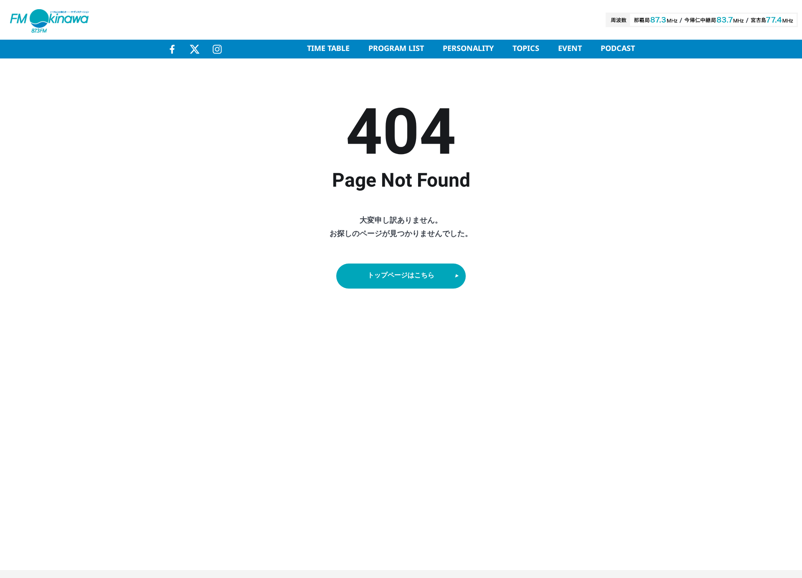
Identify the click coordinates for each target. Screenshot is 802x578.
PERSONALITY (468, 49)
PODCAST (618, 49)
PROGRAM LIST (396, 49)
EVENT (570, 49)
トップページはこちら (401, 275)
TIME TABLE (328, 49)
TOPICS (526, 49)
